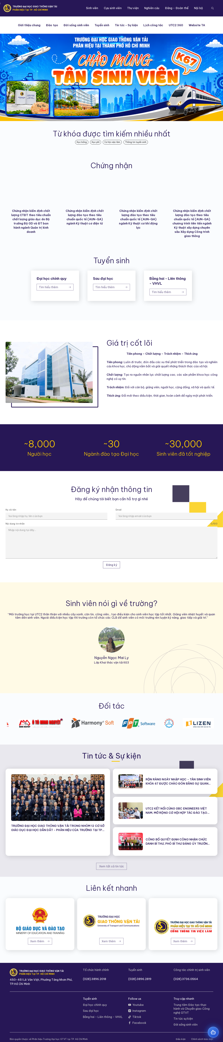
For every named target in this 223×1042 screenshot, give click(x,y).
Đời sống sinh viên (76, 25)
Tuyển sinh (102, 25)
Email (119, 509)
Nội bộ (198, 8)
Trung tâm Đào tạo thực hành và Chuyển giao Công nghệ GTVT (192, 1008)
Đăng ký (111, 565)
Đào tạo (52, 25)
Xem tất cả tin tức (111, 866)
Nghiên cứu (151, 8)
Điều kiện (181, 1039)
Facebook (139, 1023)
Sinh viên (92, 8)
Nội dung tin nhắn (15, 523)
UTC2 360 (176, 25)
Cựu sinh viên (113, 8)
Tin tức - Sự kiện (126, 25)
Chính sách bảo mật (202, 1039)
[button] (212, 8)
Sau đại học (91, 1010)
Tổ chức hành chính (96, 969)
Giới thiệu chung (29, 25)
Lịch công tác (153, 25)
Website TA (197, 25)
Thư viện (133, 8)
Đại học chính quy (95, 1005)
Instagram (139, 1010)
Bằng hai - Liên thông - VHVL (103, 1017)
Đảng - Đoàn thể (177, 8)
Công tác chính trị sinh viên (192, 969)
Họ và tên (11, 509)
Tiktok (136, 1017)
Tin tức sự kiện (183, 1018)
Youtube (138, 1005)
